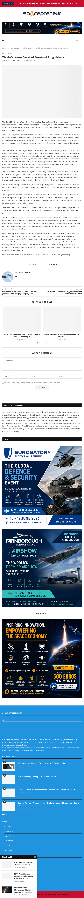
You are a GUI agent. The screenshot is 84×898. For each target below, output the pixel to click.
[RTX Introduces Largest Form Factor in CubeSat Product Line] (8, 766)
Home (4, 48)
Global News (27, 48)
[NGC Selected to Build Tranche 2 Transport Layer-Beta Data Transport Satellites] (7, 864)
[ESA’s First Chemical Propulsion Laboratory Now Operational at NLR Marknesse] (7, 876)
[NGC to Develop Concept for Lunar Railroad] (8, 779)
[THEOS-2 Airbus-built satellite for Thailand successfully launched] (8, 793)
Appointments (9, 836)
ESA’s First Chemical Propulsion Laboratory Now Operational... (23, 876)
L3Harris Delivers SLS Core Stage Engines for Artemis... (61, 335)
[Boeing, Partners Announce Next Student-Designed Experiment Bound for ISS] (8, 806)
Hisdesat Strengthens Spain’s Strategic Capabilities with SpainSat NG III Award (47, 3)
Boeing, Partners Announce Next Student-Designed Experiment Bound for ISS (48, 804)
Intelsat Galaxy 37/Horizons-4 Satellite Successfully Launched (23, 889)
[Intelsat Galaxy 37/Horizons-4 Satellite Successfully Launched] (7, 889)
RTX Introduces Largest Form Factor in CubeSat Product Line (44, 763)
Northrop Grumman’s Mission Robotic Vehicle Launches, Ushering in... (22, 335)
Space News (15, 48)
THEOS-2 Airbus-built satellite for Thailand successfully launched (46, 790)
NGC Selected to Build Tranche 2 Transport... (23, 863)
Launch (7, 845)
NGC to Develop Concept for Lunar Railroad (37, 776)
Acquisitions (8, 841)
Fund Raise (8, 850)
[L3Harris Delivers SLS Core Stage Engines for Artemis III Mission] (62, 319)
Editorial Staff (14, 61)
